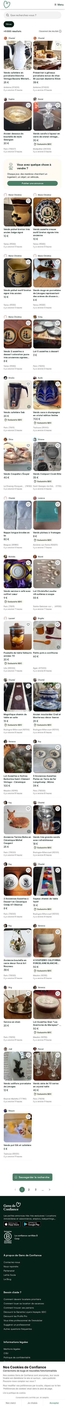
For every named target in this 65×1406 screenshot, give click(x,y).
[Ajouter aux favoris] (28, 44)
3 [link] (35, 1189)
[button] (60, 31)
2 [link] (28, 1189)
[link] (49, 1189)
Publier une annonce (32, 183)
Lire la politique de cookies (14, 1393)
